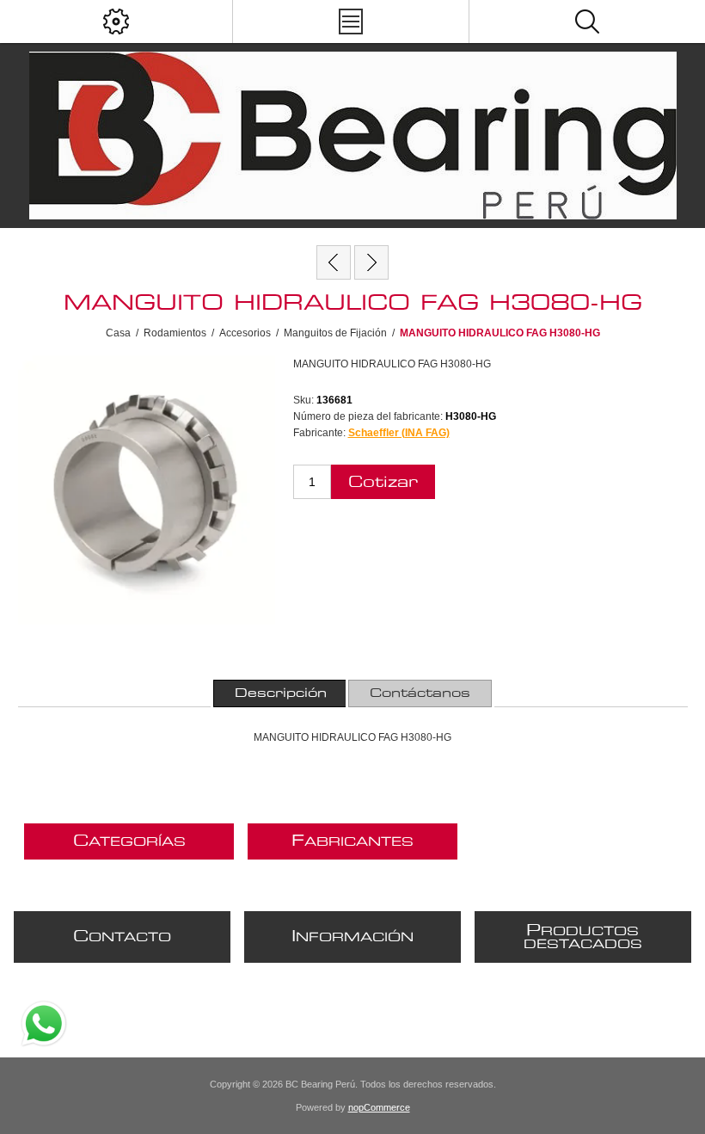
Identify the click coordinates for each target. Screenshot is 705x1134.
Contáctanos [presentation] (420, 693)
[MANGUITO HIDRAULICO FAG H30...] (333, 262)
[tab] (280, 693)
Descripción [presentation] (281, 693)
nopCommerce (379, 1107)
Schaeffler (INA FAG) (399, 433)
